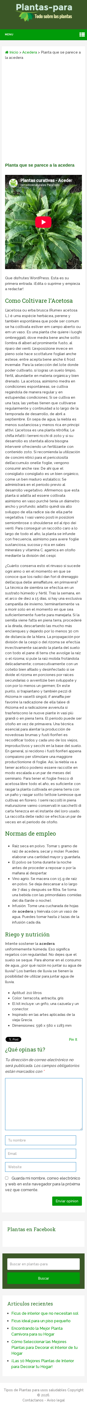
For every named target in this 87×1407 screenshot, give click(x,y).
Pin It (73, 1039)
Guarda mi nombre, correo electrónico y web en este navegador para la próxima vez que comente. (42, 1184)
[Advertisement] (43, 113)
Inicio (13, 52)
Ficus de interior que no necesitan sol (44, 1313)
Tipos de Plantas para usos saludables (35, 1390)
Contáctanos (33, 1400)
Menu (9, 34)
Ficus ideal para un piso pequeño (41, 1321)
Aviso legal (56, 1400)
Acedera (29, 52)
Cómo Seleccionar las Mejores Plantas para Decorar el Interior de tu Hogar (44, 1347)
